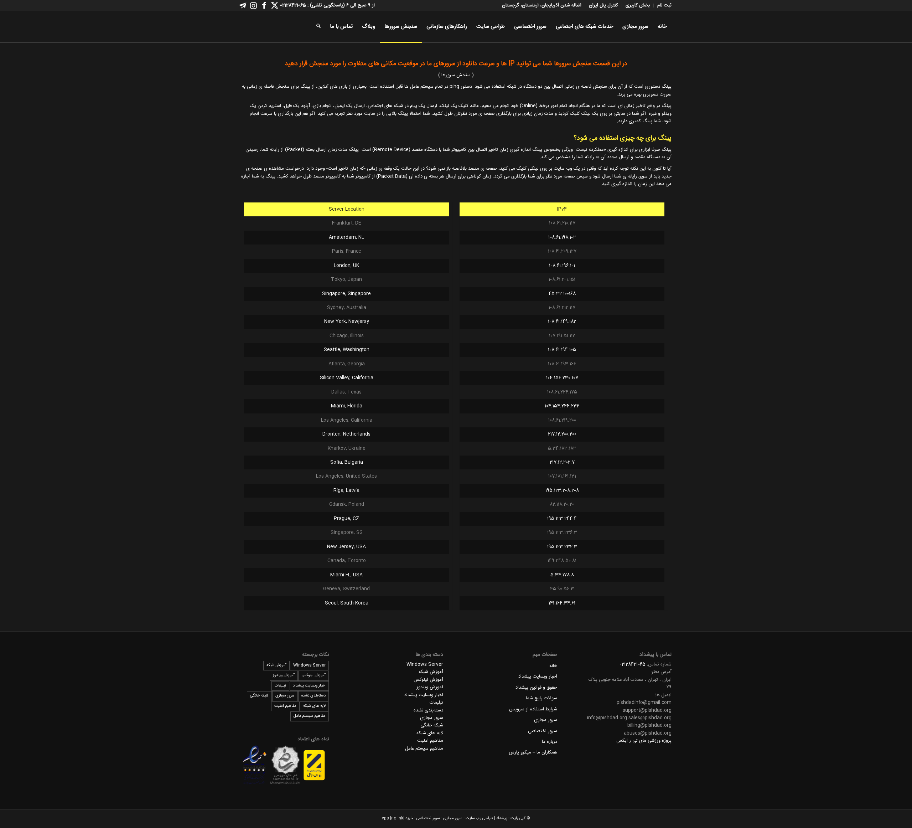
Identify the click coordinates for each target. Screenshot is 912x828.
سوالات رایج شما (541, 698)
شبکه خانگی (431, 725)
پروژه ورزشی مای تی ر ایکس (644, 741)
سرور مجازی (545, 720)
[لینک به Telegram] (242, 5)
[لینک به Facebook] (264, 5)
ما (429, 63)
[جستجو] (318, 26)
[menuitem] (662, 5)
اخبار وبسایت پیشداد (537, 676)
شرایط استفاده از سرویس (533, 709)
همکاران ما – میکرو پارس (533, 752)
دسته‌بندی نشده (428, 710)
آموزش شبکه (431, 672)
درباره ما (549, 742)
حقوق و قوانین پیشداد (536, 687)
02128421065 (633, 664)
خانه (553, 666)
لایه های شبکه (429, 733)
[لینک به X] (274, 5)
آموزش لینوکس (428, 680)
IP (511, 63)
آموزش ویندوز (429, 687)
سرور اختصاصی (542, 731)
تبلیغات (436, 702)
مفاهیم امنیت (430, 741)
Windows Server (424, 664)
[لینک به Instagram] (253, 5)
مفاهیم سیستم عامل (424, 748)
